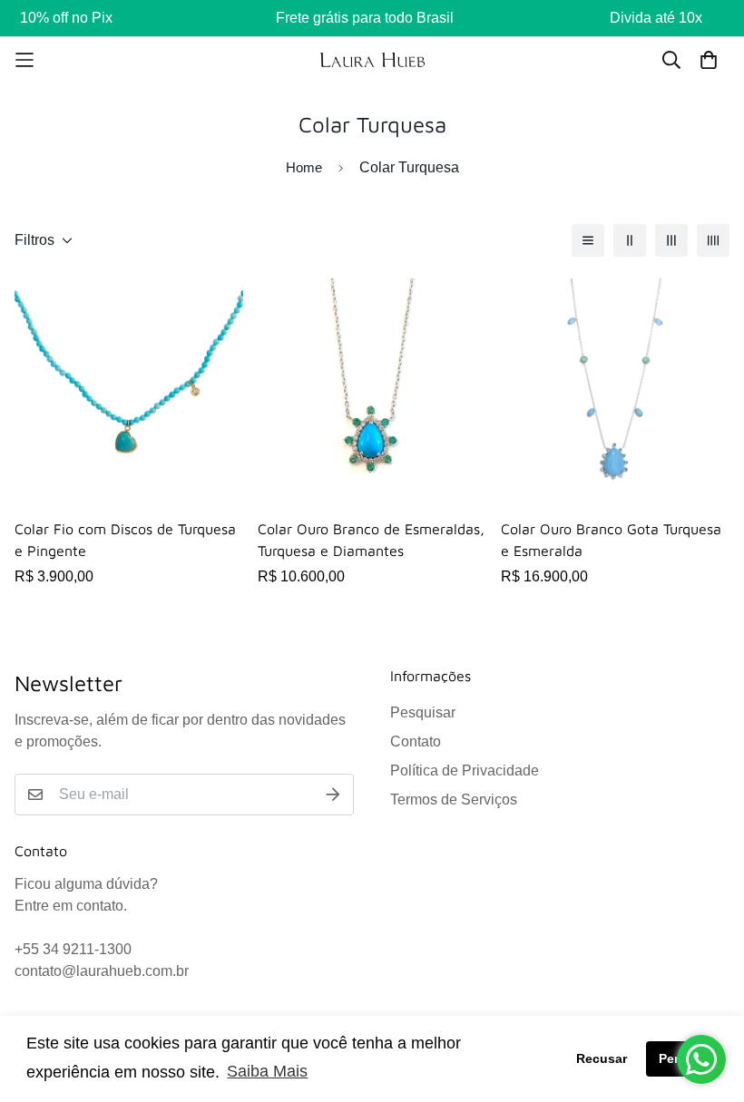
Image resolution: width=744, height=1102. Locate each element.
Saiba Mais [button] (267, 1071)
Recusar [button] (601, 1058)
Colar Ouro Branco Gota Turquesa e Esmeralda (611, 540)
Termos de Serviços (453, 799)
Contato (415, 741)
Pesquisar (422, 712)
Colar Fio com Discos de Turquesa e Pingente (125, 540)
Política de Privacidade (464, 770)
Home (304, 167)
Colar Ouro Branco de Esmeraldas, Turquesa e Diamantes (371, 540)
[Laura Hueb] (372, 59)
